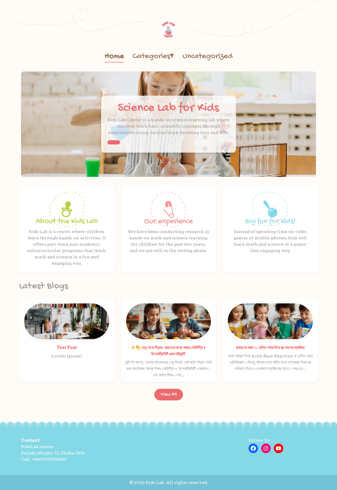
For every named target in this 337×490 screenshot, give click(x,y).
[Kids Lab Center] (168, 29)
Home (114, 56)
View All (169, 394)
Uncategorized (207, 56)
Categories (153, 56)
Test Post (67, 347)
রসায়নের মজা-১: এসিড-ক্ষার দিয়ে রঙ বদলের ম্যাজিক (270, 347)
